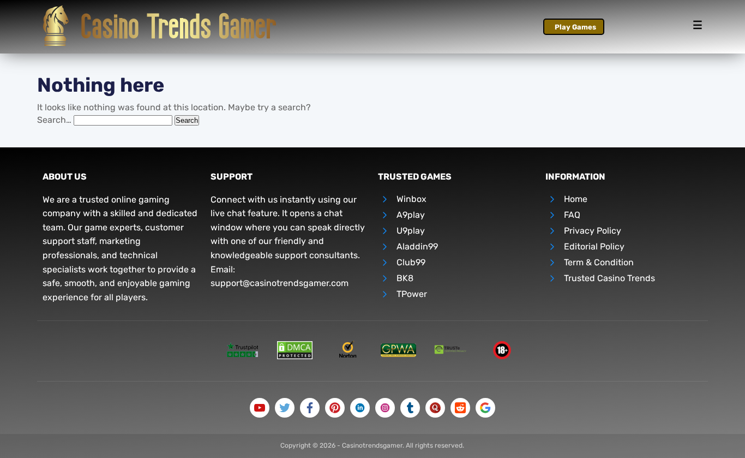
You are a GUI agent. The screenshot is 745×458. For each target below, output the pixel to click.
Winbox (411, 199)
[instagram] (385, 408)
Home (575, 199)
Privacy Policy (592, 230)
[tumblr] (410, 408)
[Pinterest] (335, 408)
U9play (410, 230)
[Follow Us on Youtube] (259, 408)
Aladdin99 (417, 246)
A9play (410, 215)
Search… (54, 120)
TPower (411, 294)
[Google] (485, 408)
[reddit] (460, 408)
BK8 (404, 278)
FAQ (572, 215)
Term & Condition (599, 262)
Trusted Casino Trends (609, 278)
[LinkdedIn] (360, 408)
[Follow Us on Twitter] (285, 408)
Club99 (410, 262)
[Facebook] (310, 408)
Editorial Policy (594, 246)
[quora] (435, 408)
